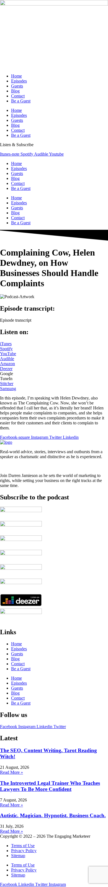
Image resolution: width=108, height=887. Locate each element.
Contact (18, 96)
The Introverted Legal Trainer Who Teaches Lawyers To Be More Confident (50, 786)
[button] (15, 320)
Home (16, 76)
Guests (17, 86)
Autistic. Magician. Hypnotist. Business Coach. (53, 815)
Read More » (11, 772)
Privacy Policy (24, 850)
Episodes (19, 81)
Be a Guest (20, 101)
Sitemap (18, 855)
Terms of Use (23, 845)
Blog (15, 91)
